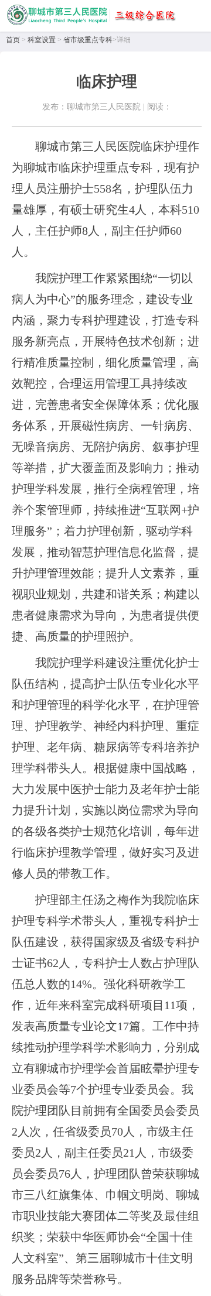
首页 (13, 40)
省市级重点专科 (88, 40)
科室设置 (42, 40)
